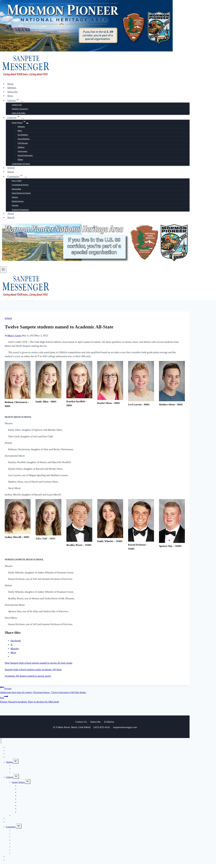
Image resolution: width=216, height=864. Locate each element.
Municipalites (16, 189)
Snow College (17, 181)
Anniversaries (22, 151)
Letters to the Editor (18, 113)
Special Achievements (25, 155)
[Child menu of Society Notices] (27, 123)
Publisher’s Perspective (20, 109)
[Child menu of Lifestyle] (23, 118)
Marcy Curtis (14, 335)
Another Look (17, 105)
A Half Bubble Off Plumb (21, 164)
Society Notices (18, 782)
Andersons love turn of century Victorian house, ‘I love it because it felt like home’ (43, 690)
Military (20, 160)
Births (20, 131)
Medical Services (18, 201)
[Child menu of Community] (26, 177)
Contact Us (81, 721)
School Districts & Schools (21, 193)
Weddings (21, 147)
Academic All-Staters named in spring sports (28, 676)
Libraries (15, 197)
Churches (15, 205)
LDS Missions (23, 143)
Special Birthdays (24, 139)
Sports (10, 171)
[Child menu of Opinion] (22, 101)
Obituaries (21, 127)
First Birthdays (23, 135)
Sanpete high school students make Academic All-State (33, 669)
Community (11, 827)
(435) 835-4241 (102, 727)
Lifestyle (9, 777)
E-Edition (109, 721)
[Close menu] (1, 740)
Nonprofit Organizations (20, 210)
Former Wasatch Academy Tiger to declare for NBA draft (29, 700)
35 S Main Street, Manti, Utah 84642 (72, 727)
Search (10, 217)
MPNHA (11, 87)
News (10, 95)
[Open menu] (3, 269)
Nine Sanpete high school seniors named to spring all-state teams (38, 663)
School (11, 167)
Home (10, 83)
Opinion (9, 762)
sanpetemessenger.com (125, 727)
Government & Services (20, 185)
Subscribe (12, 91)
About (10, 213)
